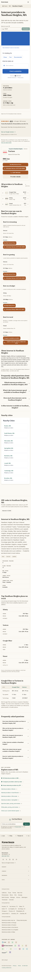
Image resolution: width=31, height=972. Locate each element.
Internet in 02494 (6, 510)
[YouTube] (16, 859)
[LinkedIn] (13, 859)
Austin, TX (4, 908)
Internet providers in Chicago (9, 922)
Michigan (12, 897)
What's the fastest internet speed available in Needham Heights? (15, 391)
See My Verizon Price (15, 164)
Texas (9, 892)
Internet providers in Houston (9, 925)
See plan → (5, 240)
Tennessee (4, 899)
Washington (24, 897)
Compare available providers (11, 338)
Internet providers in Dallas (8, 932)
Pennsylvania (5, 895)
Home (5, 6)
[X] (6, 859)
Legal (3, 879)
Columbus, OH (14, 913)
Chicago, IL (4, 911)
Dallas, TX (21, 906)
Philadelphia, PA (20, 911)
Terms (19, 965)
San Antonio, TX (14, 906)
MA (10, 6)
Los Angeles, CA (12, 908)
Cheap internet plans (22, 920)
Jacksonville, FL (6, 913)
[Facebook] (3, 859)
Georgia (20, 895)
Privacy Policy (18, 826)
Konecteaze (4, 2)
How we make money (6, 142)
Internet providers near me (8, 920)
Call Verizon (16, 172)
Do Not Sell (25, 965)
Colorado (11, 899)
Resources (4, 875)
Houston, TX (5, 906)
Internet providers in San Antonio (10, 927)
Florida (14, 892)
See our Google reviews (7, 132)
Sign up (26, 824)
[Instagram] (9, 859)
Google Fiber (15, 687)
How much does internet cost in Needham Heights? (14, 399)
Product (4, 866)
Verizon (24, 687)
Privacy (14, 965)
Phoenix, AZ (12, 911)
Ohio (15, 895)
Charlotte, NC (23, 913)
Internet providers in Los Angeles (10, 929)
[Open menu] (28, 2)
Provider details (15, 176)
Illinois (11, 895)
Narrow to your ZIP (5, 26)
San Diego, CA (21, 908)
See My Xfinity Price (9, 305)
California (4, 892)
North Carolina (5, 897)
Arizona (18, 897)
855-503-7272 (5, 856)
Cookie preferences (6, 967)
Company (4, 871)
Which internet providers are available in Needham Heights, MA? (15, 383)
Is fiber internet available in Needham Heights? (15, 407)
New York (19, 892)
